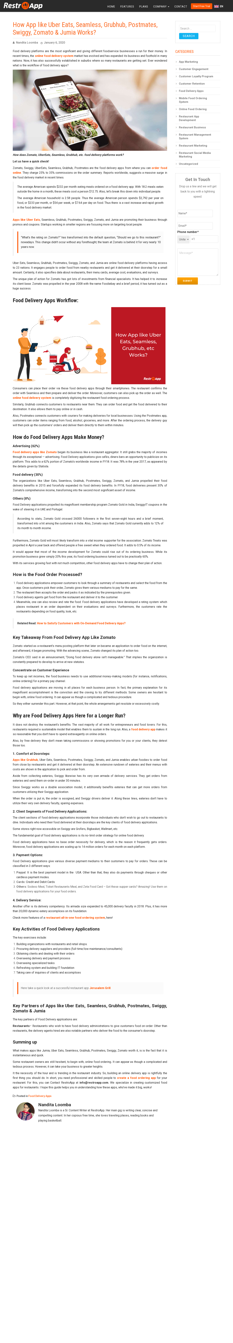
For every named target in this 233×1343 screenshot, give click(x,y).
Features (127, 6)
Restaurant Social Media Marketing (195, 154)
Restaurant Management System (195, 136)
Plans (143, 6)
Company (160, 6)
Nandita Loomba (27, 42)
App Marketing (188, 61)
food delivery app (143, 729)
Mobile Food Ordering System (193, 100)
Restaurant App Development (189, 118)
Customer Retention (192, 83)
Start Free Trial (201, 6)
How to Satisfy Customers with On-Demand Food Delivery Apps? (81, 623)
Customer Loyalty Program (196, 76)
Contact (180, 6)
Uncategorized (188, 164)
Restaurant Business (192, 127)
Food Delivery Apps (40, 1096)
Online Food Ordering (193, 109)
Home (111, 6)
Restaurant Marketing (193, 145)
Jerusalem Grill (100, 988)
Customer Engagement (193, 69)
